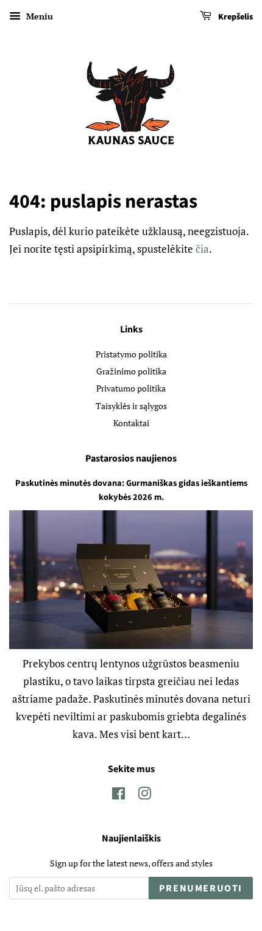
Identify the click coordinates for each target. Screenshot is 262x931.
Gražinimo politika (131, 371)
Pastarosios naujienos (131, 458)
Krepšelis (234, 17)
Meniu (38, 16)
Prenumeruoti (201, 888)
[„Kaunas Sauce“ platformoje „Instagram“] (144, 795)
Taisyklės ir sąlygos (131, 406)
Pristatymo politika (131, 354)
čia (202, 249)
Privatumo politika (131, 388)
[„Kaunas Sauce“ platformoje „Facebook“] (119, 795)
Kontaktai (131, 423)
